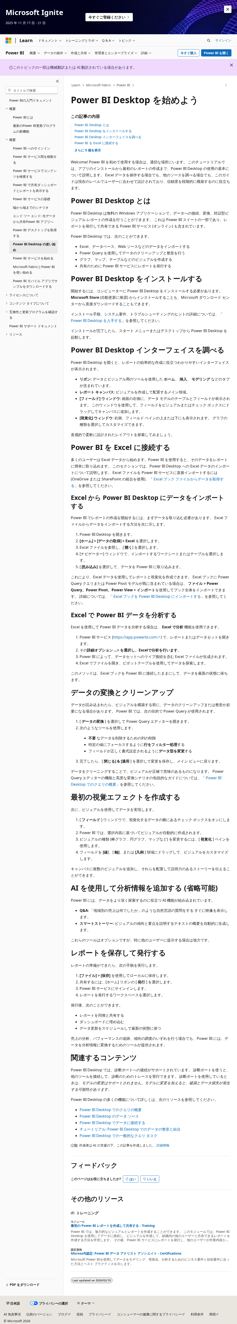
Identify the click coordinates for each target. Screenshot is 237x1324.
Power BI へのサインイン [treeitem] (31, 148)
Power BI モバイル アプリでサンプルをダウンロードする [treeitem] (35, 284)
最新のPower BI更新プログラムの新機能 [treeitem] (34, 128)
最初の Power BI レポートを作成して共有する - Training (113, 1226)
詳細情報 (162, 1145)
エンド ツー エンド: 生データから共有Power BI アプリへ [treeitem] (34, 219)
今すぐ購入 (189, 53)
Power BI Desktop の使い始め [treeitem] (34, 247)
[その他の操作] (226, 85)
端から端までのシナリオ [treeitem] (31, 207)
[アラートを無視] (227, 9)
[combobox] (32, 90)
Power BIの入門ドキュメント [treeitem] (30, 100)
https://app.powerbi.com (135, 637)
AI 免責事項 (12, 1314)
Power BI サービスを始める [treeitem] (33, 258)
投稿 (80, 1314)
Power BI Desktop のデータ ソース (109, 1116)
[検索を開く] (208, 40)
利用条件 (197, 1314)
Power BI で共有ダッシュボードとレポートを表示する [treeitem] (35, 188)
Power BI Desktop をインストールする (103, 131)
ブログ (63, 1314)
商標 (212, 1314)
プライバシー (98, 1314)
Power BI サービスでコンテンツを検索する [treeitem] (35, 173)
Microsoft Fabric (98, 85)
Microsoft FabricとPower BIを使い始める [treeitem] (34, 270)
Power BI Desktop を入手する (96, 320)
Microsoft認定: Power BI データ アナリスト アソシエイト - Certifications (126, 1253)
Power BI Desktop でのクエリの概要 (111, 1109)
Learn (76, 85)
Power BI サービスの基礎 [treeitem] (31, 199)
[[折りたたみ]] (57, 81)
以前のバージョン (39, 1314)
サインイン (223, 40)
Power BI (123, 85)
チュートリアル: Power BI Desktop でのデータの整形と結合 (130, 1129)
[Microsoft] (9, 40)
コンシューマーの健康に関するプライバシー (149, 1314)
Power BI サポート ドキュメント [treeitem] (33, 326)
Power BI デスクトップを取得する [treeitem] (35, 233)
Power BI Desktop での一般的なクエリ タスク (118, 1135)
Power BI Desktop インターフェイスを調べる (108, 137)
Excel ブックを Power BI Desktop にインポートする (157, 596)
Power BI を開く (216, 53)
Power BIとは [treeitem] (23, 117)
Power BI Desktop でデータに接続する (112, 1122)
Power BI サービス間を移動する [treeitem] (35, 159)
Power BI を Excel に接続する (96, 143)
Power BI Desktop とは (92, 125)
